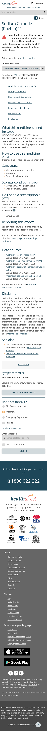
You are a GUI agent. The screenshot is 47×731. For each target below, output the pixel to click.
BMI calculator (14, 602)
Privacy (10, 578)
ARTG (17, 74)
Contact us (12, 585)
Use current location (15, 444)
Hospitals (10, 422)
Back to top (23, 364)
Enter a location (9, 433)
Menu (40, 3)
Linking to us (13, 564)
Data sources (14, 113)
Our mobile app (14, 560)
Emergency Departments (17, 417)
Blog (9, 598)
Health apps (13, 605)
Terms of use (13, 574)
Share (41, 18)
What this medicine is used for (22, 86)
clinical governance (29, 684)
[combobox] (23, 12)
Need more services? (12, 428)
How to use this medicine (20, 97)
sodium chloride (27, 58)
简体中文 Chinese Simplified (19, 637)
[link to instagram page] (16, 673)
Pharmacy (10, 411)
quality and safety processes (24, 687)
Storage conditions (17, 91)
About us (11, 588)
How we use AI (14, 581)
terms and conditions (18, 333)
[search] (44, 12)
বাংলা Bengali (12, 633)
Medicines (12, 609)
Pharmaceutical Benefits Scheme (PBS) (24, 275)
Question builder (15, 619)
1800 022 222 (25, 481)
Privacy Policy (40, 692)
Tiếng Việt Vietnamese (17, 643)
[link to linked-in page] (21, 673)
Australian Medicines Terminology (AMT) (24, 261)
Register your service (16, 571)
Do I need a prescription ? (20, 102)
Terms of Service (10, 695)
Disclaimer (13, 119)
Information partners (16, 567)
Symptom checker (15, 616)
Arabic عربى (12, 629)
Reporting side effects (18, 108)
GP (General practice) (16, 406)
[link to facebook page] (10, 673)
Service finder (13, 612)
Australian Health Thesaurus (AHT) (22, 255)
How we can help (15, 557)
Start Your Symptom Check (23, 392)
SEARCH (23, 451)
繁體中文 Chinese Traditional (19, 640)
